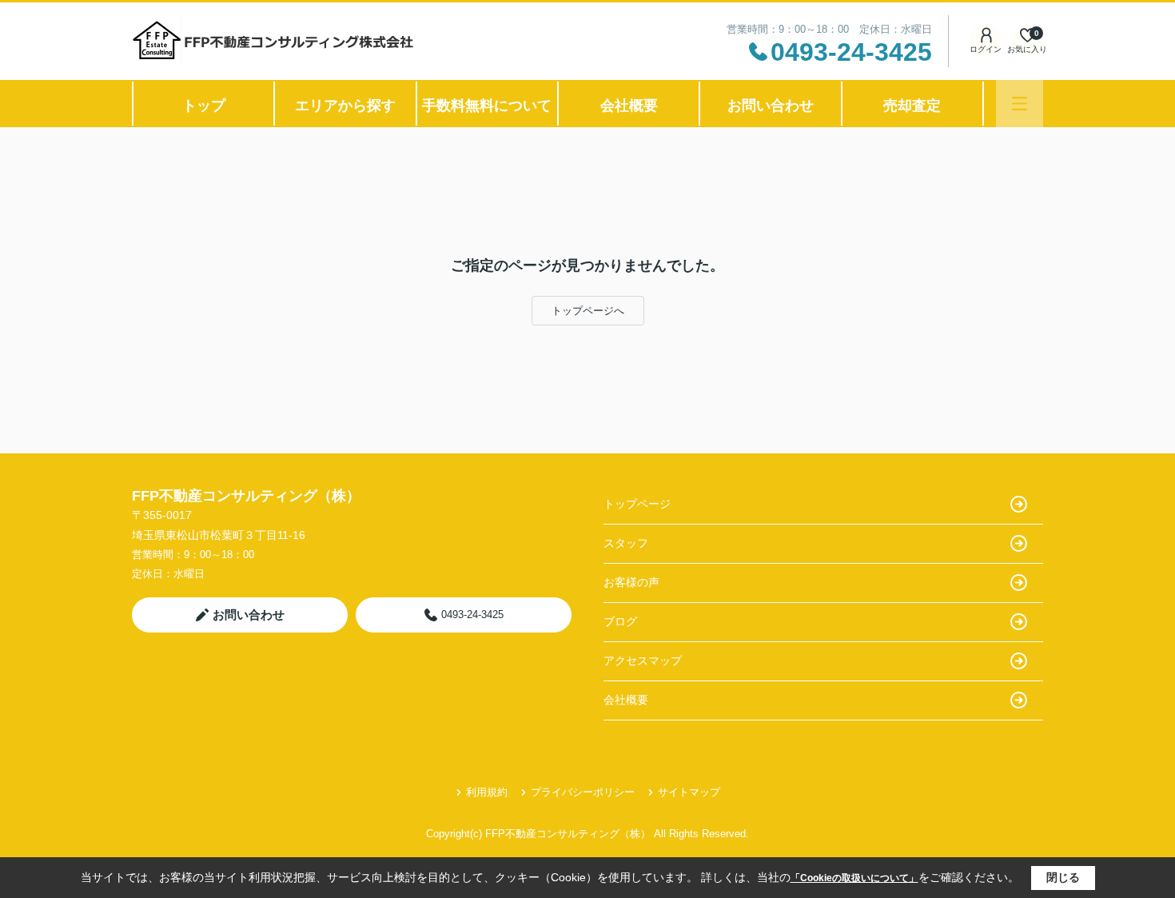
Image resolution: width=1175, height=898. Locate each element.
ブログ (620, 621)
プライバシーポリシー (583, 792)
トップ (203, 106)
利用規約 (487, 792)
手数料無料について (487, 106)
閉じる (1063, 877)
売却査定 (912, 106)
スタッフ (625, 543)
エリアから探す (345, 106)
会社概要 (629, 106)
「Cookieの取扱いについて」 (854, 878)
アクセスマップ (642, 660)
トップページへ (588, 311)
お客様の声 (631, 582)
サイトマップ (689, 792)
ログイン (986, 49)
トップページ (637, 503)
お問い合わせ (770, 106)
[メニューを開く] (1019, 103)
